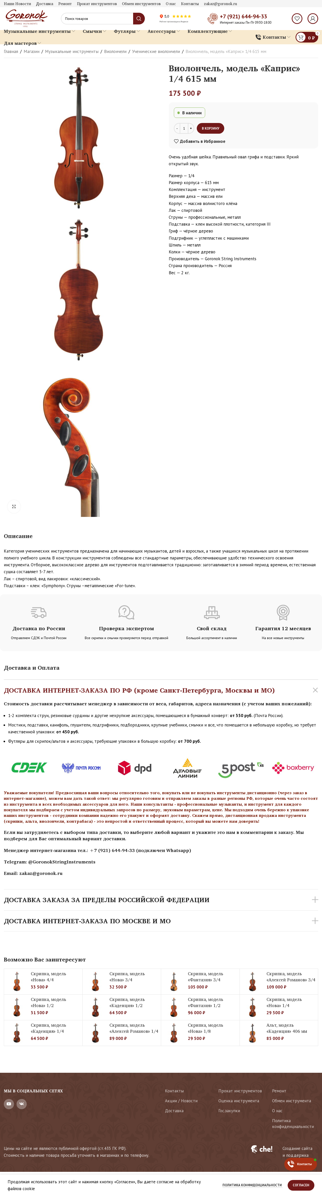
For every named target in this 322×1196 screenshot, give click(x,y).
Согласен (301, 1185)
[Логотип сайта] (26, 18)
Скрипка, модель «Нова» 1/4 (284, 1002)
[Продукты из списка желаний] (297, 18)
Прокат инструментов (240, 1091)
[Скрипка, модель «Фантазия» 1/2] (174, 1007)
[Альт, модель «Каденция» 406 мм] (252, 1033)
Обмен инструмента (291, 1101)
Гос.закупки (229, 1110)
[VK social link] (22, 1104)
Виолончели (115, 51)
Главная (11, 51)
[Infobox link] (281, 1152)
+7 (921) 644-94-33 (243, 16)
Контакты (174, 1091)
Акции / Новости (181, 1101)
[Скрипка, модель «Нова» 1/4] (252, 1007)
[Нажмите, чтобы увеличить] (14, 506)
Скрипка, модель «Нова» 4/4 (48, 976)
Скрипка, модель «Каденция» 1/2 (127, 1002)
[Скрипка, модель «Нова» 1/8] (174, 1033)
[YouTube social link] (9, 1104)
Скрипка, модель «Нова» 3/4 (127, 976)
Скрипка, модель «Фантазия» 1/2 (205, 1002)
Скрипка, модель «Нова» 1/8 (205, 1028)
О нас (277, 1110)
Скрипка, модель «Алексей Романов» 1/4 (133, 1028)
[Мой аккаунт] (313, 18)
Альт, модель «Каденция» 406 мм (287, 1028)
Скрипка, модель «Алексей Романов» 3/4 (291, 976)
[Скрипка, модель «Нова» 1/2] (17, 1007)
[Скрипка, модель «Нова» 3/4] (95, 981)
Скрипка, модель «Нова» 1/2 (48, 1002)
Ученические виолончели (156, 51)
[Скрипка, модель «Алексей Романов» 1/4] (95, 1033)
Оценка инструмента (238, 1101)
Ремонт (279, 1091)
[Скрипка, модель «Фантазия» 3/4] (174, 981)
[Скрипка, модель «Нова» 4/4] (17, 981)
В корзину (210, 128)
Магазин (31, 51)
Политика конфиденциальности (293, 1124)
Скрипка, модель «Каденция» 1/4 (48, 1028)
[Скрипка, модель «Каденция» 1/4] (17, 1033)
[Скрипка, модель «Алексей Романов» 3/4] (252, 981)
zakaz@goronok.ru (41, 873)
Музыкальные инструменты (72, 51)
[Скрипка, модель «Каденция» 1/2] (95, 1007)
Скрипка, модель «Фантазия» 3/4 (205, 976)
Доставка (174, 1110)
